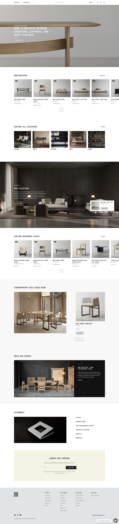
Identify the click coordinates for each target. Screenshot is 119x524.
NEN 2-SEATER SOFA (59, 98)
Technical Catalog (80, 499)
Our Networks (63, 499)
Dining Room (47, 497)
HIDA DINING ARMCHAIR (84, 322)
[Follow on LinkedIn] (20, 514)
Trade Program (63, 509)
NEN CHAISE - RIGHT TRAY (99, 98)
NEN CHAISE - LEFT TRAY (79, 98)
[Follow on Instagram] (17, 514)
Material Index (79, 497)
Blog (61, 504)
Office (46, 504)
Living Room (47, 494)
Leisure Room (48, 499)
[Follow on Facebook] (15, 514)
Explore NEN (18, 202)
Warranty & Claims (95, 494)
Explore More (18, 36)
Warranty (78, 504)
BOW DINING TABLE (19, 98)
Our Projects (63, 502)
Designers (62, 497)
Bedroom (47, 502)
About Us (62, 494)
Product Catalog (79, 494)
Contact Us (62, 507)
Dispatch (78, 502)
